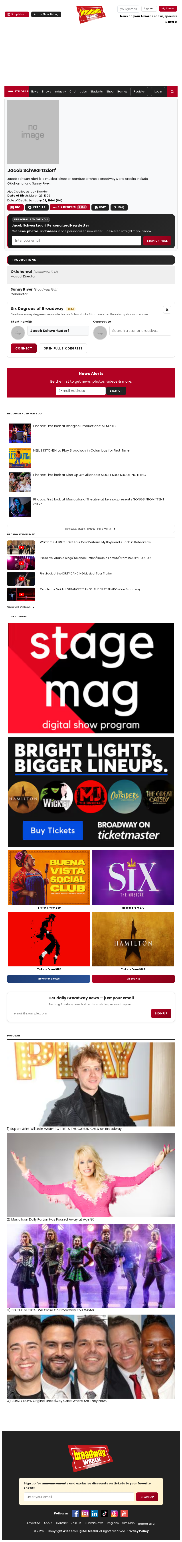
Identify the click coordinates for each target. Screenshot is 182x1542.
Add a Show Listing (46, 14)
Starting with (21, 322)
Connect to (102, 322)
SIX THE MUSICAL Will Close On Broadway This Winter (50, 1310)
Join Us (76, 1523)
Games (122, 91)
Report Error (147, 1524)
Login (158, 91)
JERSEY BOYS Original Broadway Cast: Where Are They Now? (57, 1401)
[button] (172, 91)
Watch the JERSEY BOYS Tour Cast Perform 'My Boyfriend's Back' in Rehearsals (95, 542)
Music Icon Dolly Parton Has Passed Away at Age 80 (50, 1219)
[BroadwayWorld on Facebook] (75, 1514)
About (48, 1523)
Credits (39, 207)
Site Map (128, 1523)
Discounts (133, 978)
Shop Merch (18, 14)
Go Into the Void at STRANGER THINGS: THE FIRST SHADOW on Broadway (90, 589)
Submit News (94, 1523)
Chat (72, 91)
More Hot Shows (49, 978)
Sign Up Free (157, 241)
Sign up (161, 1013)
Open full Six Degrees (63, 348)
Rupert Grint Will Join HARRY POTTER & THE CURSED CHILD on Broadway (64, 1128)
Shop (109, 91)
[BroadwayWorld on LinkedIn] (95, 1514)
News (34, 91)
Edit (102, 207)
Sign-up (149, 8)
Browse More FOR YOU (88, 529)
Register (139, 91)
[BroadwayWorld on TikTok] (105, 1514)
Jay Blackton (40, 191)
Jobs (83, 91)
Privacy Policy (138, 1531)
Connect (23, 348)
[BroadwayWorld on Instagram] (85, 1514)
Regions (113, 1523)
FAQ (121, 207)
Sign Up (116, 391)
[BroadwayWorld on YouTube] (124, 1514)
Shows (46, 91)
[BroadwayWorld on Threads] (114, 1514)
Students (96, 91)
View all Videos (19, 607)
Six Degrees (71, 207)
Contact (61, 1523)
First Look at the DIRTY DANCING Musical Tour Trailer (76, 573)
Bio (17, 207)
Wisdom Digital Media (80, 1531)
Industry (60, 91)
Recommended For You (24, 413)
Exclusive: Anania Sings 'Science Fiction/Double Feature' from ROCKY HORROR (95, 558)
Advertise (33, 1523)
